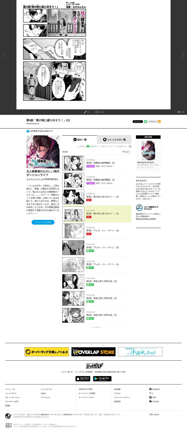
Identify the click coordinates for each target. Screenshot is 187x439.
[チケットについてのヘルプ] (130, 146)
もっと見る (96, 327)
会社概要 (117, 389)
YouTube (155, 401)
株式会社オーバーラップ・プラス (76, 414)
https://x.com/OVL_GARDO (146, 219)
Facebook (156, 389)
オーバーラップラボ (86, 397)
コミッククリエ (46, 389)
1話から (127, 152)
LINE (154, 397)
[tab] (79, 139)
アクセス (117, 393)
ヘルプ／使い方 (67, 372)
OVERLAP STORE (86, 389)
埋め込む (154, 121)
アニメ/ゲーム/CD (11, 401)
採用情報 (117, 401)
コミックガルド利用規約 (84, 372)
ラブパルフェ (45, 397)
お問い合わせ (154, 414)
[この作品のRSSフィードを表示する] (159, 121)
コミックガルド (11, 393)
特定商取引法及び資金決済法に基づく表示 (110, 372)
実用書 (7, 406)
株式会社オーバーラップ (50, 414)
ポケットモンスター (12, 397)
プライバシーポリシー (122, 397)
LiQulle (43, 393)
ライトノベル (10, 389)
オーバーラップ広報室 (87, 393)
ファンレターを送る (43, 222)
